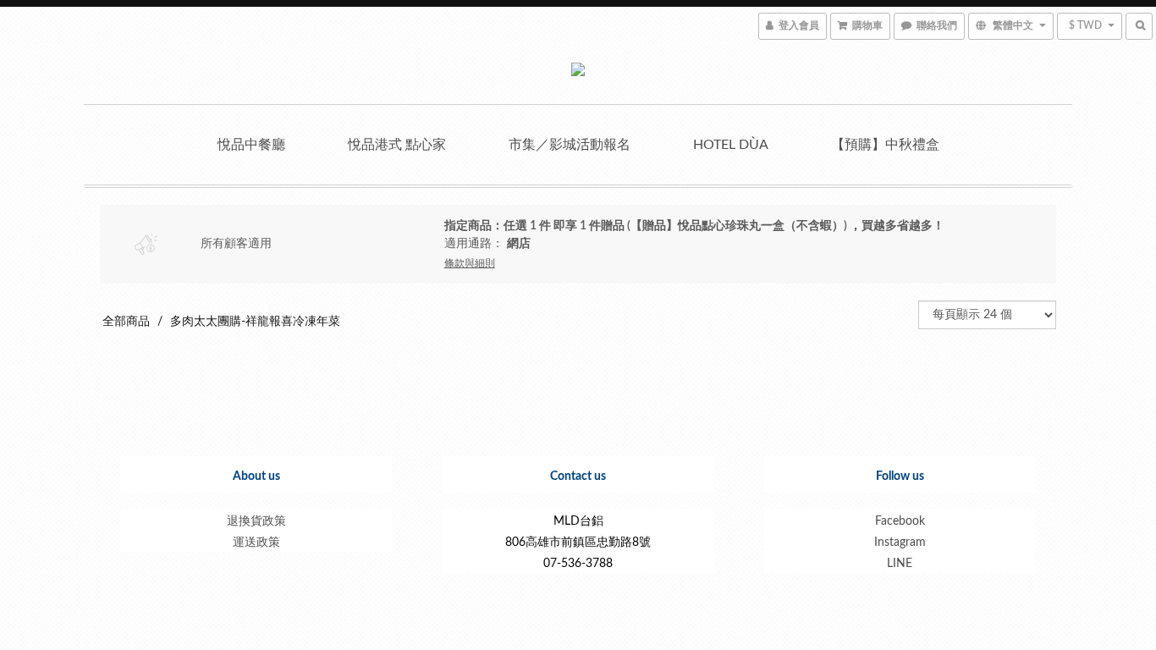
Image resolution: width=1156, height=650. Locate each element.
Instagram (900, 542)
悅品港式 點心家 (397, 144)
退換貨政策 (256, 521)
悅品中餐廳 (251, 144)
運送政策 (256, 542)
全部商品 (126, 322)
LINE (899, 564)
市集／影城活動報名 (569, 144)
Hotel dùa (730, 144)
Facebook (900, 521)
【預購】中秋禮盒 (885, 144)
